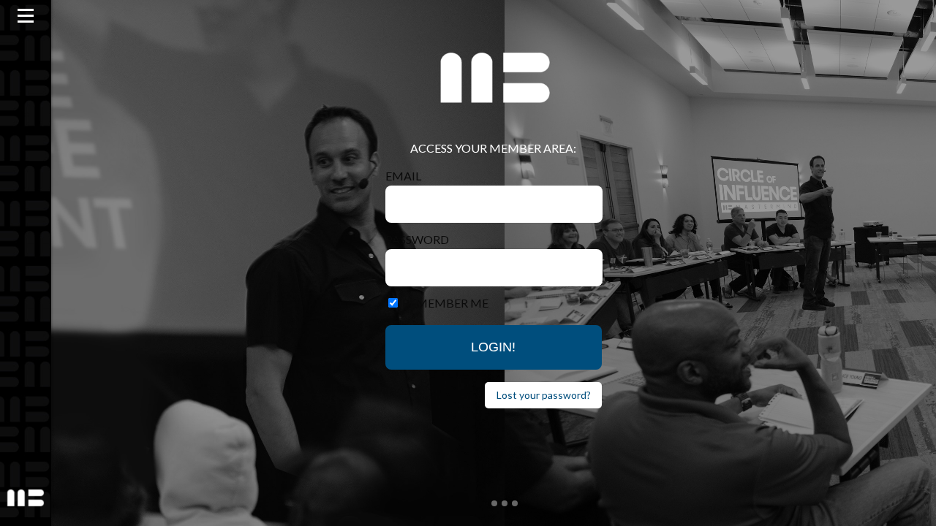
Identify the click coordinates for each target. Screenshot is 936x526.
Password (417, 239)
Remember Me (445, 303)
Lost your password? (544, 395)
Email (403, 176)
